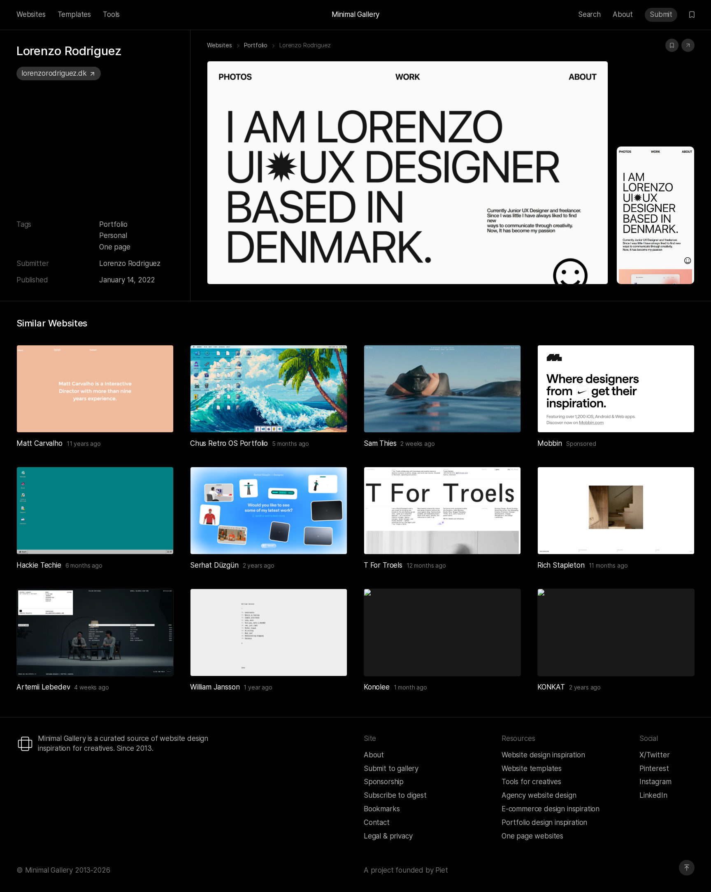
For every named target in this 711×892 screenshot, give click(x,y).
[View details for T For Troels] (442, 510)
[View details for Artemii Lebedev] (95, 632)
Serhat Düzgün (214, 565)
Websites (31, 14)
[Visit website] (688, 45)
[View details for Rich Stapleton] (616, 510)
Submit (661, 14)
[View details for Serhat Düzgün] (269, 510)
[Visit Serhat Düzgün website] (331, 538)
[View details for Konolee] (442, 632)
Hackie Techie (38, 565)
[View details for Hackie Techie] (95, 510)
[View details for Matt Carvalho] (95, 388)
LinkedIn (653, 795)
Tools (111, 14)
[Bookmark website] (671, 45)
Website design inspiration (543, 755)
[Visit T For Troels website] (504, 538)
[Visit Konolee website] (504, 660)
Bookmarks (382, 809)
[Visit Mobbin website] (616, 388)
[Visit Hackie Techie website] (157, 538)
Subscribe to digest (395, 795)
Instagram (655, 782)
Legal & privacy (388, 836)
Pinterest (654, 768)
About (623, 14)
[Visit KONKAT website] (678, 660)
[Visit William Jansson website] (331, 660)
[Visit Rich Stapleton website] (678, 538)
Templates (74, 14)
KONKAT (551, 687)
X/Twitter (654, 755)
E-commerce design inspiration (550, 809)
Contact (377, 822)
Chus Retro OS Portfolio (229, 443)
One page (114, 247)
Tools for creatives (531, 782)
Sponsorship (384, 782)
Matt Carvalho (39, 443)
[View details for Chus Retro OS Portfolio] (269, 388)
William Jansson (214, 687)
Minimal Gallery (355, 14)
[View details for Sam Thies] (442, 388)
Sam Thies (380, 443)
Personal (113, 235)
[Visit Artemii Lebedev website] (157, 660)
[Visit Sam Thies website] (504, 416)
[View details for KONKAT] (616, 632)
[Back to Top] (687, 868)
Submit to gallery (391, 768)
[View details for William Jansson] (269, 632)
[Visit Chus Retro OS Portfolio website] (331, 416)
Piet (441, 870)
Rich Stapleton (561, 565)
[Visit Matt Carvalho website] (157, 416)
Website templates (532, 768)
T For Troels (383, 565)
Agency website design (539, 795)
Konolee (377, 687)
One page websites (532, 836)
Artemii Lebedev (43, 687)
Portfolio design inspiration (544, 822)
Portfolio (113, 224)
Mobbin (549, 443)
